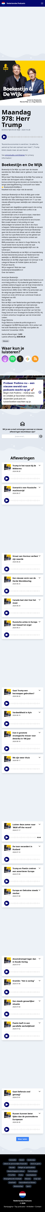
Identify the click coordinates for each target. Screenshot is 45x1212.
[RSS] (35, 359)
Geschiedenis (31, 1175)
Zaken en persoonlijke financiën (15, 1164)
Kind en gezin (35, 1164)
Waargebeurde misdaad (12, 1179)
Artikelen (30, 1206)
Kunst (22, 1160)
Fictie (21, 1175)
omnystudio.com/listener (15, 155)
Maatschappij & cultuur (15, 1171)
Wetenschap (18, 1186)
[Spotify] (12, 359)
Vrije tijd (37, 1179)
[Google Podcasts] (27, 359)
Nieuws (5, 341)
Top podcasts (20, 1206)
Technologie (32, 1171)
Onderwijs (31, 1160)
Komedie (12, 1160)
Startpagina (8, 1206)
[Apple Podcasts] (5, 359)
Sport (28, 1186)
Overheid (12, 1182)
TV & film (11, 1175)
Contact (38, 1206)
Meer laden (22, 1139)
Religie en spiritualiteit (26, 1167)
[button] (42, 3)
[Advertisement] (22, 29)
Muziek (12, 1167)
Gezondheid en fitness (27, 1182)
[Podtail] (20, 359)
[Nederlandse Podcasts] (22, 1194)
